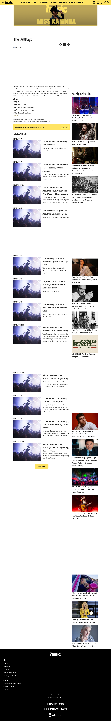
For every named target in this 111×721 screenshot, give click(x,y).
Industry (43, 2)
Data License (41, 119)
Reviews (63, 2)
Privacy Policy (6, 666)
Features (33, 2)
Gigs (71, 2)
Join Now (64, 127)
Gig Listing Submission (8, 686)
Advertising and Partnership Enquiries (12, 683)
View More (41, 466)
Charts (53, 2)
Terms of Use (6, 669)
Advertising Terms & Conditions (10, 675)
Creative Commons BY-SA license (45, 121)
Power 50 (79, 2)
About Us (5, 663)
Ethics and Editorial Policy (9, 672)
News (24, 2)
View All (15, 115)
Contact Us (5, 689)
